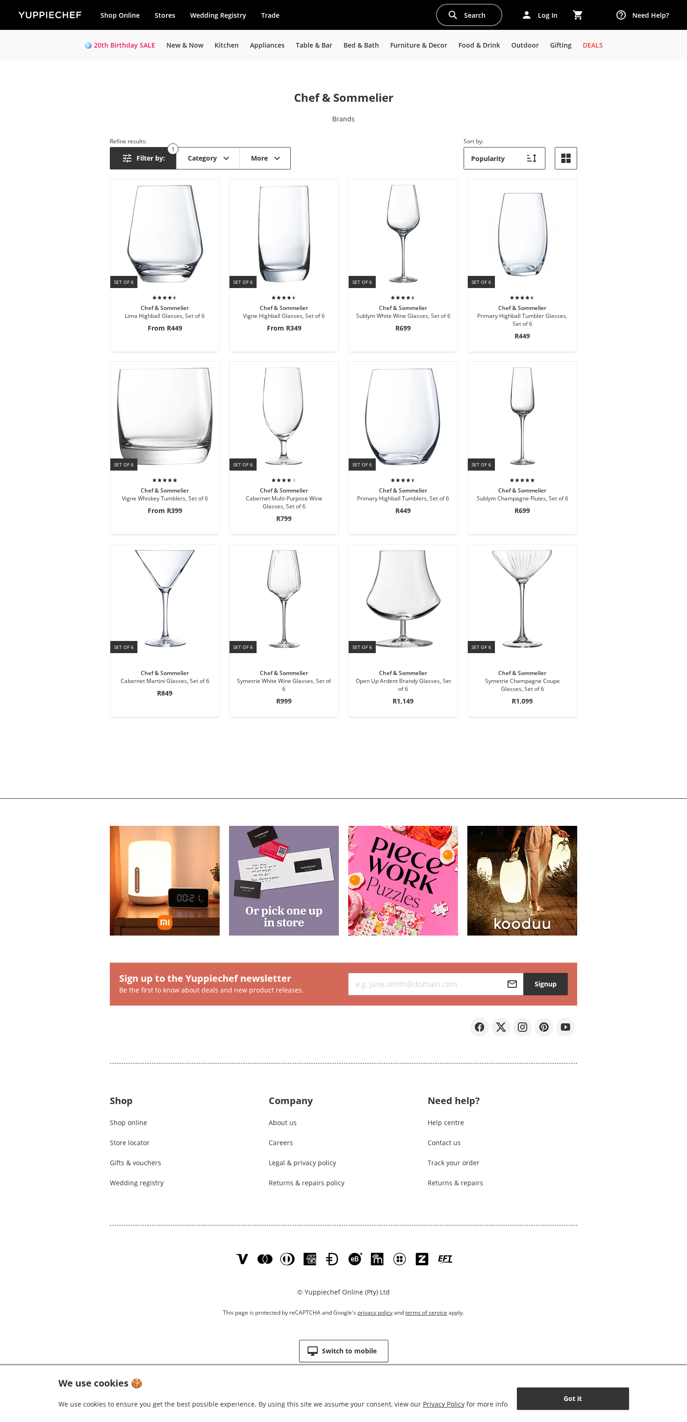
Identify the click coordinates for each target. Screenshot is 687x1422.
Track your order (453, 1162)
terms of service (426, 1312)
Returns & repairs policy (306, 1182)
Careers (281, 1142)
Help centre (446, 1122)
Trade (274, 17)
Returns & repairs (455, 1182)
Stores (165, 15)
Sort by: (473, 141)
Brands (343, 118)
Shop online (128, 1122)
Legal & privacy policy (302, 1162)
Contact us (444, 1142)
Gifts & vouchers (135, 1162)
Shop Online (120, 15)
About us (283, 1122)
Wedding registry (137, 1182)
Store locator (130, 1142)
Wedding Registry (218, 15)
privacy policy (375, 1312)
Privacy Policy (444, 1404)
